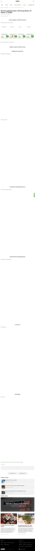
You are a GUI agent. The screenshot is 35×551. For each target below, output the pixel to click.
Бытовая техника (29, 544)
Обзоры (5, 542)
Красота (23, 546)
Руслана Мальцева (7, 14)
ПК (31, 542)
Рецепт (20, 546)
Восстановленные (31, 4)
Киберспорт (20, 544)
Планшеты (24, 544)
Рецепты (2, 544)
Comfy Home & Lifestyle (10, 542)
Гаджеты (28, 542)
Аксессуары (24, 542)
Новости (2, 542)
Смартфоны (3, 464)
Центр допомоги (23, 549)
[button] (1, 1)
